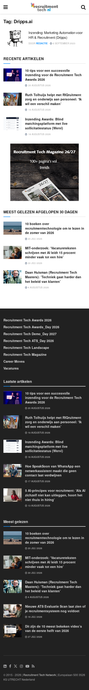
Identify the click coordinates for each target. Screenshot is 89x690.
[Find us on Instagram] (21, 666)
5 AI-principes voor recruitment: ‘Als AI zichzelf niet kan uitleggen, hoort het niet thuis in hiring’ (55, 495)
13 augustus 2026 (38, 505)
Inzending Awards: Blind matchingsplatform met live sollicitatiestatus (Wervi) (46, 123)
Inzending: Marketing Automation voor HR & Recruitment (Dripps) (55, 35)
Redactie (42, 43)
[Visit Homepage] (44, 6)
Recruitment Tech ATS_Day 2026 (28, 340)
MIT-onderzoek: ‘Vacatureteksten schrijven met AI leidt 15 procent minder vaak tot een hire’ (50, 252)
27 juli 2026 (34, 636)
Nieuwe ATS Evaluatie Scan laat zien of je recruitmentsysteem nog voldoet (55, 608)
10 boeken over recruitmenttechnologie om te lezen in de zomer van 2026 (54, 228)
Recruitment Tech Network (39, 675)
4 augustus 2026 (38, 287)
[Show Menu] (5, 7)
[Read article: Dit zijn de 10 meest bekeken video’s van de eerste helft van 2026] (12, 630)
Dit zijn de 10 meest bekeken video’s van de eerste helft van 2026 (53, 628)
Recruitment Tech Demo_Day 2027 (30, 333)
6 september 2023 (63, 43)
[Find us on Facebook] (10, 666)
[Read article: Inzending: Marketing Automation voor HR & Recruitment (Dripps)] (14, 38)
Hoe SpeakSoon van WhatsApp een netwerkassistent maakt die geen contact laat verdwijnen (52, 470)
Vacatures (11, 368)
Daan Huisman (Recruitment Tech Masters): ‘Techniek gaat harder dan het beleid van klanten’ (53, 277)
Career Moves (14, 361)
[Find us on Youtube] (27, 666)
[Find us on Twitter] (15, 666)
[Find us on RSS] (33, 666)
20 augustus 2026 (38, 408)
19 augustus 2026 (38, 432)
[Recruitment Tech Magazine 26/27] (44, 172)
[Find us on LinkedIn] (5, 666)
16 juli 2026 (34, 616)
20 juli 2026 (34, 238)
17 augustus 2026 (38, 481)
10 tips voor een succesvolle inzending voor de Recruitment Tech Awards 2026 (53, 75)
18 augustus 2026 (38, 457)
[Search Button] (83, 7)
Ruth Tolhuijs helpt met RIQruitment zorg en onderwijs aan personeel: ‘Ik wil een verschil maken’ (53, 99)
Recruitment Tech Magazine (25, 354)
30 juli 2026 (34, 263)
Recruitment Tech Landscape (26, 347)
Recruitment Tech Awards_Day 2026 (31, 327)
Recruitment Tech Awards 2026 (27, 320)
